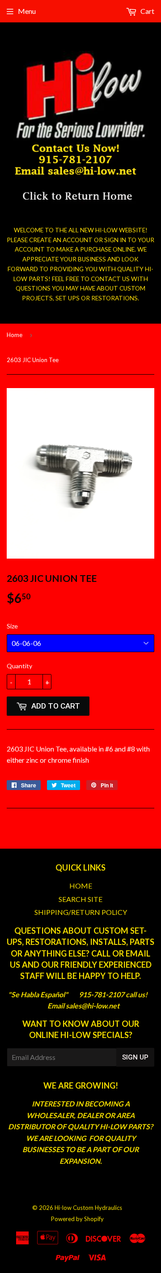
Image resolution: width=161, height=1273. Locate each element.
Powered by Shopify (77, 1218)
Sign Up (135, 1057)
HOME (80, 885)
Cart (146, 11)
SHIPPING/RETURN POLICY (80, 912)
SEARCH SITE (80, 899)
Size (12, 626)
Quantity (19, 666)
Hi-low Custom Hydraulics (88, 1207)
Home (14, 334)
